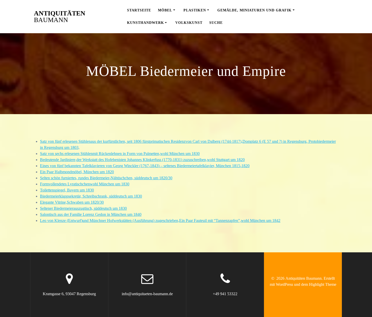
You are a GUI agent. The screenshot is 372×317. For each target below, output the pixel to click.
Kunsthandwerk (145, 23)
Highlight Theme (322, 284)
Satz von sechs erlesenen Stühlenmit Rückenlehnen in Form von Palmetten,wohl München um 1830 (120, 153)
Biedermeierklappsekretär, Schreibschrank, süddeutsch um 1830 (91, 196)
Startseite (139, 10)
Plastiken (194, 10)
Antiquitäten (59, 16)
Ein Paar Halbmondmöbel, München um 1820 (77, 172)
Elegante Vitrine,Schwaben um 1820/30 (72, 202)
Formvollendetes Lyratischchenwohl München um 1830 (84, 184)
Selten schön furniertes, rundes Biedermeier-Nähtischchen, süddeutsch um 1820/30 (106, 178)
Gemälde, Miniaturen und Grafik (254, 10)
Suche (216, 23)
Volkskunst (188, 23)
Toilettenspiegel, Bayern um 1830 (67, 190)
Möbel (165, 10)
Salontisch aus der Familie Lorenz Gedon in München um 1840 (90, 214)
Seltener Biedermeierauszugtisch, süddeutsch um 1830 (83, 208)
